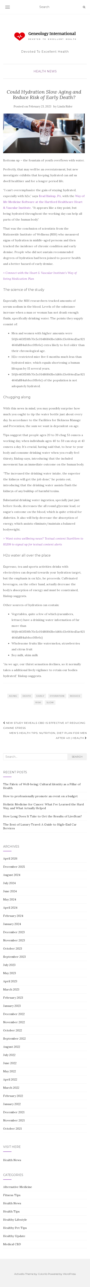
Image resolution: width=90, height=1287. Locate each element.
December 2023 (14, 932)
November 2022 (14, 1022)
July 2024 (9, 883)
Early (40, 696)
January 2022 (12, 1104)
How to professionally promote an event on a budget (40, 796)
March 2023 (11, 989)
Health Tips (11, 1211)
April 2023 (10, 981)
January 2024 (12, 924)
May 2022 (9, 1071)
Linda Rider (64, 106)
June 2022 (10, 1063)
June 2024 (10, 891)
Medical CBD (12, 1244)
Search (77, 756)
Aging (13, 696)
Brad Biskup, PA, (50, 196)
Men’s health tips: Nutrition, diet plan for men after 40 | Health (48, 735)
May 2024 (9, 899)
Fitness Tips (12, 1195)
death (27, 696)
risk (38, 702)
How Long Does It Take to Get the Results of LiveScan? (42, 816)
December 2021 (13, 1112)
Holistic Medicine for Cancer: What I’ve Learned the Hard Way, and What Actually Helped (43, 806)
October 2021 (12, 1128)
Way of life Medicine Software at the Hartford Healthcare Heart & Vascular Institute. (44, 202)
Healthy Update (14, 1236)
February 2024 (13, 916)
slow (50, 702)
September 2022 (14, 1038)
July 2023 (9, 965)
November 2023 (14, 940)
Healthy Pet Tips (15, 1228)
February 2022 (13, 1096)
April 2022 (10, 1079)
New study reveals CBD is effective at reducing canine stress (44, 725)
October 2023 (12, 948)
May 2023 (9, 973)
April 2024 (10, 907)
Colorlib (42, 1273)
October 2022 (12, 1030)
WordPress (69, 1273)
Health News (45, 71)
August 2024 (11, 875)
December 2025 (14, 867)
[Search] (84, 7)
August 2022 (11, 1047)
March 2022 (11, 1088)
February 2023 (13, 998)
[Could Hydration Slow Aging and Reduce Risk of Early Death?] (44, 133)
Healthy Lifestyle (15, 1220)
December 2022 (14, 1014)
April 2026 (10, 858)
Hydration (57, 696)
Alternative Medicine (17, 1187)
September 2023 (14, 957)
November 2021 (14, 1120)
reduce (75, 696)
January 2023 (12, 1006)
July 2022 (9, 1055)
